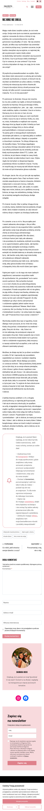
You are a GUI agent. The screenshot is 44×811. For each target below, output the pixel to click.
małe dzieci (7, 536)
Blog (28, 1)
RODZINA (13, 15)
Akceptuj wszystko (22, 801)
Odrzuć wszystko (30, 807)
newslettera (29, 502)
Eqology (24, 1)
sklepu (34, 516)
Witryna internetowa (11, 623)
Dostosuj (10, 807)
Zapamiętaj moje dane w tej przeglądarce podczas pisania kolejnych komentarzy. (22, 629)
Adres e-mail (8, 613)
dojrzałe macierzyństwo (11, 532)
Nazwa (6, 603)
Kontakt (32, 1)
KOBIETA (5, 15)
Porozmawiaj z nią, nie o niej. (34, 547)
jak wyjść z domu (28, 532)
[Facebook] (37, 1)
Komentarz (7, 569)
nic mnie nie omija (20, 536)
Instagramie (23, 457)
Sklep (39, 7)
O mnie (19, 1)
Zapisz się (22, 763)
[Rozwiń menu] (32, 7)
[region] (22, 797)
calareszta (9, 25)
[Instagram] (40, 1)
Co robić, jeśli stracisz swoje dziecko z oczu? (11, 547)
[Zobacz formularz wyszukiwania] (27, 6)
